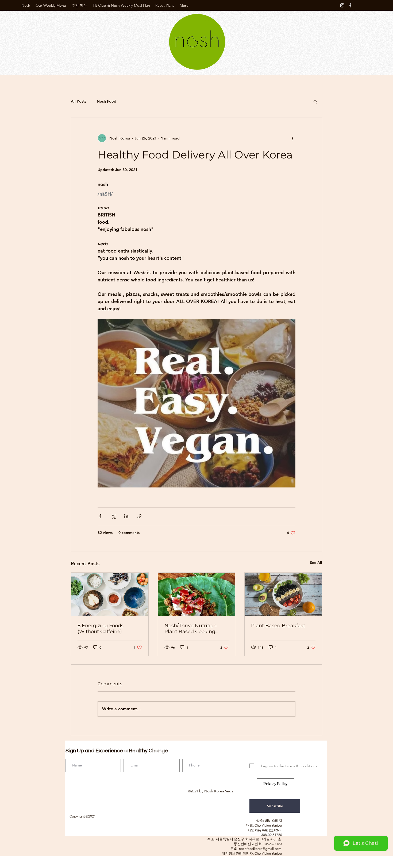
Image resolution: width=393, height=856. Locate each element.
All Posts (78, 101)
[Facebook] (350, 5)
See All (316, 562)
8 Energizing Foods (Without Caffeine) (101, 628)
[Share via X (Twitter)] (113, 516)
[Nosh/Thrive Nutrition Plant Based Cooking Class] (196, 594)
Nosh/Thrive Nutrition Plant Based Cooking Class (190, 628)
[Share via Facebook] (100, 516)
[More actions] (292, 138)
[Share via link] (139, 516)
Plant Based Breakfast (278, 626)
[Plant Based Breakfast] (283, 594)
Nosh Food (106, 101)
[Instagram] (342, 5)
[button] (315, 101)
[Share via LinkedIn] (126, 516)
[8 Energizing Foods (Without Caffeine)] (109, 594)
